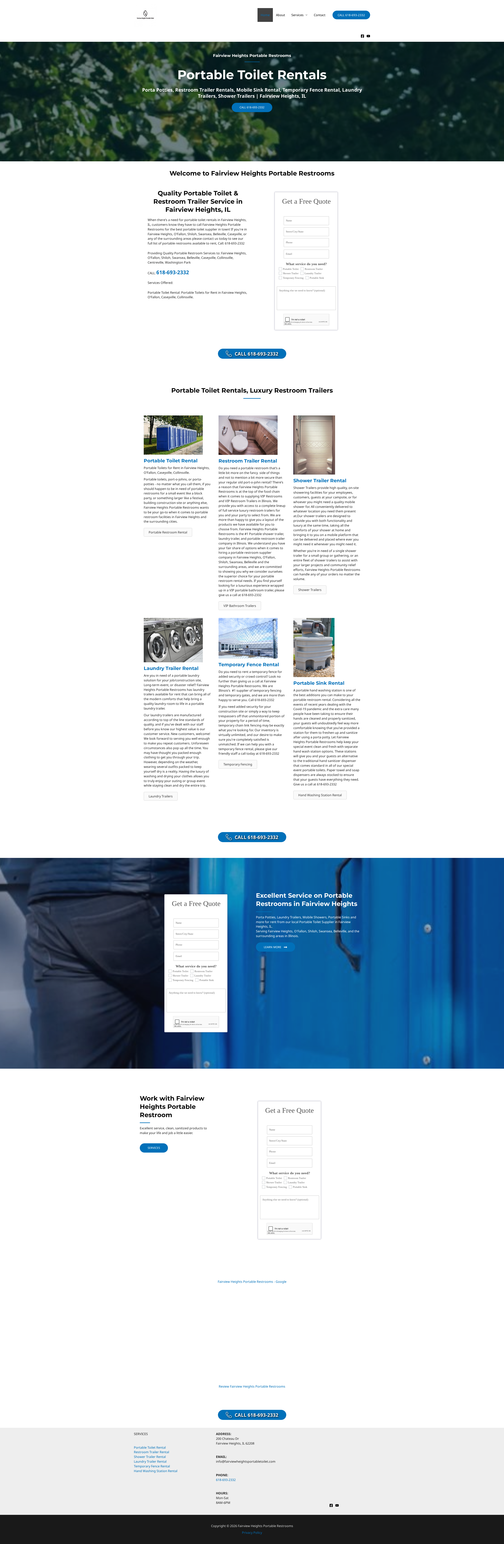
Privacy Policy (252, 1532)
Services (297, 15)
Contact (319, 15)
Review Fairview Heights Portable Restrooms (252, 1386)
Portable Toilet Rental (150, 1447)
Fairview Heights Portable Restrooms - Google (252, 1281)
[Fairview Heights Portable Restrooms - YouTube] (368, 36)
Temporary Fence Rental (152, 1466)
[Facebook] (331, 1505)
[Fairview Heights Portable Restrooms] (146, 14)
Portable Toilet (291, 269)
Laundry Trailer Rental (150, 1461)
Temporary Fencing (293, 277)
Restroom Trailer (314, 269)
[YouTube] (337, 1505)
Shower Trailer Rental (150, 1457)
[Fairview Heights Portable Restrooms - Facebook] (362, 36)
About (280, 15)
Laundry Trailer (313, 273)
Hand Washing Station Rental (155, 1471)
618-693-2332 (172, 272)
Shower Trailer (290, 273)
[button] (351, 15)
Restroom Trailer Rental (151, 1452)
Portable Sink (317, 277)
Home (265, 15)
